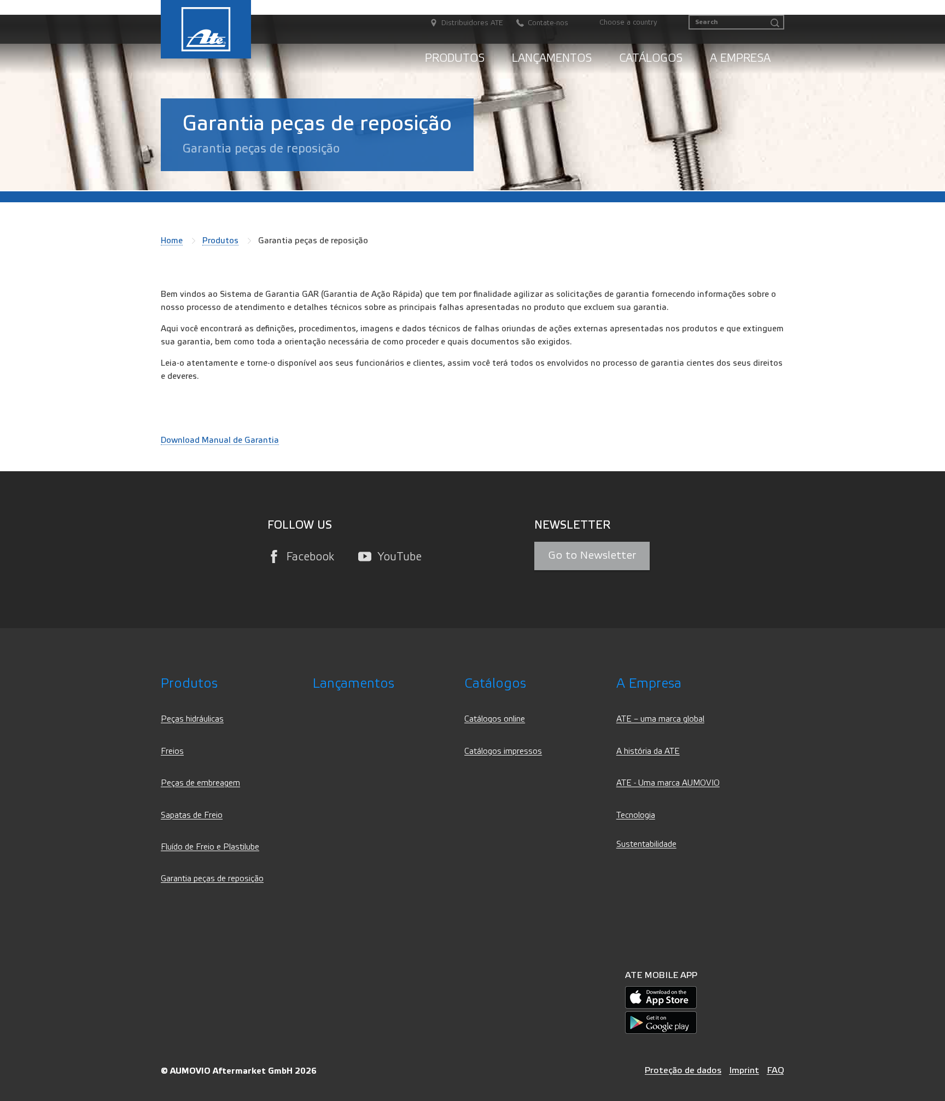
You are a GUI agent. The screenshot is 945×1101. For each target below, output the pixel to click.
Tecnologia (635, 815)
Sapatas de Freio (192, 815)
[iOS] (661, 997)
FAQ (775, 1070)
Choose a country (628, 22)
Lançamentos (552, 58)
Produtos (455, 58)
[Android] (661, 1022)
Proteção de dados (683, 1070)
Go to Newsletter (592, 555)
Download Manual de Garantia (220, 440)
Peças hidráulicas (192, 719)
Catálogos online (494, 719)
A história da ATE (648, 751)
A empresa (740, 58)
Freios (172, 751)
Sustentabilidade (646, 844)
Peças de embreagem (200, 783)
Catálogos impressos (503, 751)
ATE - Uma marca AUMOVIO (668, 783)
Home (172, 240)
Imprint (744, 1070)
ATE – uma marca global (660, 719)
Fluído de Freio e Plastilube (210, 847)
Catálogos (650, 58)
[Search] (775, 23)
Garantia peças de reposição (212, 878)
